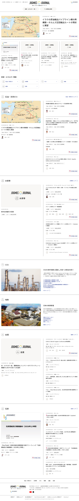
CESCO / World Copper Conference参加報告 (58, 341)
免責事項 (13, 496)
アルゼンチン (71, 339)
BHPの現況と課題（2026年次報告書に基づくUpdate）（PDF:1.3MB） (29, 56)
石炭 (2, 62)
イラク (54, 16)
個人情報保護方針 (28, 496)
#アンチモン (54, 346)
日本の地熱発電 (46, 318)
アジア (49, 53)
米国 (71, 53)
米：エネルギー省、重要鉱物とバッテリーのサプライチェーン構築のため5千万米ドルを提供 (69, 56)
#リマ (54, 366)
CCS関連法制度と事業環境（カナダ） (52, 281)
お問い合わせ (25, 2)
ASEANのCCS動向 (47, 283)
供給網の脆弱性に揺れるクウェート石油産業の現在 (59, 103)
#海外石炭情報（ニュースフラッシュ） (48, 62)
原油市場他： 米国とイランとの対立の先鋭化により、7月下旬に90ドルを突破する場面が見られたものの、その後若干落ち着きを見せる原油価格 (62, 122)
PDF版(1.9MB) (73, 135)
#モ (53, 347)
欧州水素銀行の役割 (7, 212)
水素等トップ (73, 180)
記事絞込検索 (49, 9)
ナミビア (69, 185)
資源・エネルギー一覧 (30, 9)
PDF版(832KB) (73, 114)
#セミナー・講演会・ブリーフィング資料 (8, 64)
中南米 (66, 339)
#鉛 (48, 396)
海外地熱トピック (47, 320)
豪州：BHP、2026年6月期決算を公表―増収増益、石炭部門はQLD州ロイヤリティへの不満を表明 (61, 465)
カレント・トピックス (28, 60)
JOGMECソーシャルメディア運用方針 (54, 496)
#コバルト (62, 62)
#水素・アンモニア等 (57, 194)
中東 (51, 16)
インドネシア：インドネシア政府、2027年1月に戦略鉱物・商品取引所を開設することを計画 (49, 56)
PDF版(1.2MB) (73, 36)
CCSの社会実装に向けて (49, 287)
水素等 (3, 214)
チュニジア (64, 185)
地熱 (45, 480)
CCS (40, 480)
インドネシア (53, 53)
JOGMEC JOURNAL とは (7, 2)
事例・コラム (46, 321)
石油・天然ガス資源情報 (56, 28)
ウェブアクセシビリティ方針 (39, 496)
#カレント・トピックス (25, 62)
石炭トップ (73, 408)
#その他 (51, 366)
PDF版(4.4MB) (73, 171)
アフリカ (55, 185)
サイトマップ (66, 496)
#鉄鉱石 (51, 383)
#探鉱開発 (55, 108)
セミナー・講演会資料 (8, 62)
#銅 (46, 346)
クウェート (58, 101)
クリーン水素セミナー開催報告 (54, 206)
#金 (48, 346)
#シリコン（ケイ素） (68, 62)
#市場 (47, 129)
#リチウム (62, 63)
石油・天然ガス (46, 28)
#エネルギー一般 (45, 30)
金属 (62, 60)
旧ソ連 (57, 139)
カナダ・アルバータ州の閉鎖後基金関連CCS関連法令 (55, 284)
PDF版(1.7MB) (73, 255)
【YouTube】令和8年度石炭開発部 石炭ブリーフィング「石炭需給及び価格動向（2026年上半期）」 (9, 59)
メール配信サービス (17, 2)
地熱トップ (45, 324)
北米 (69, 53)
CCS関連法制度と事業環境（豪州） (51, 280)
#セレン (63, 346)
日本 (58, 204)
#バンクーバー (73, 63)
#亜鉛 (51, 396)
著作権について (20, 496)
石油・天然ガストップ (71, 96)
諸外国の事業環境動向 (48, 286)
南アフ (72, 185)
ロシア (60, 139)
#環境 (56, 211)
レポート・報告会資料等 (11, 214)
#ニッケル (75, 62)
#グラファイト (67, 63)
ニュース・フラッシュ (68, 60)
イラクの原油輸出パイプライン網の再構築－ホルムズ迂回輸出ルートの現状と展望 (59, 22)
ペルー (58, 358)
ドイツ (63, 204)
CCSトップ (45, 290)
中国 (64, 339)
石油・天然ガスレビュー (59, 163)
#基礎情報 (52, 30)
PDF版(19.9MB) (73, 152)
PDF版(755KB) (73, 353)
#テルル (67, 346)
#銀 (50, 346)
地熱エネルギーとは (48, 317)
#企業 (47, 165)
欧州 (55, 139)
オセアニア (56, 462)
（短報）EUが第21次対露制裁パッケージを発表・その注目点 (62, 141)
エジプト (60, 185)
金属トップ (73, 334)
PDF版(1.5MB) (13, 70)
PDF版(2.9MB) (73, 200)
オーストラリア (62, 462)
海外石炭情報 (47, 60)
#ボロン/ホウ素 (49, 347)
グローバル (10, 55)
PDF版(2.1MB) (73, 236)
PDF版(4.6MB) (73, 217)
